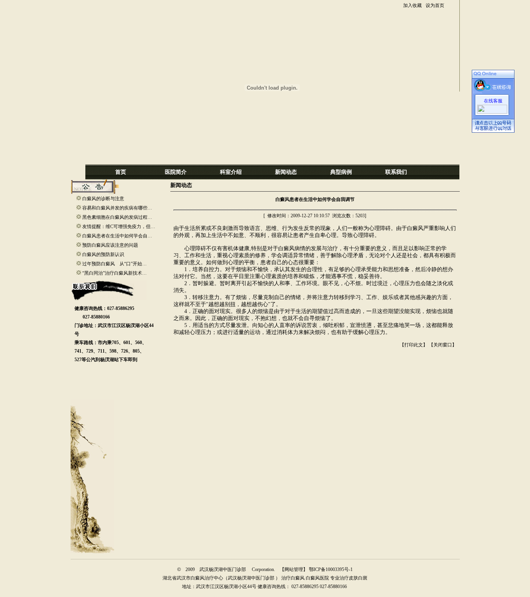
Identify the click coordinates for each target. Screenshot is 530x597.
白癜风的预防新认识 (103, 254)
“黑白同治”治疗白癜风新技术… (114, 273)
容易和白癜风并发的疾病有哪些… (117, 208)
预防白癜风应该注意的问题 (110, 245)
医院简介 (176, 172)
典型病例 (341, 172)
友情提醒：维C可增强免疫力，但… (118, 226)
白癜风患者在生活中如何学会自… (117, 236)
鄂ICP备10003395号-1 (330, 569)
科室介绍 (231, 172)
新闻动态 (286, 172)
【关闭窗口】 (443, 345)
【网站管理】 (294, 569)
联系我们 (396, 172)
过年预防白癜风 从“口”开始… (114, 263)
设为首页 (435, 5)
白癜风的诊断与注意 (103, 198)
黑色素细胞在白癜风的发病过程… (117, 217)
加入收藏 (412, 5)
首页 (120, 172)
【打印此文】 (414, 345)
